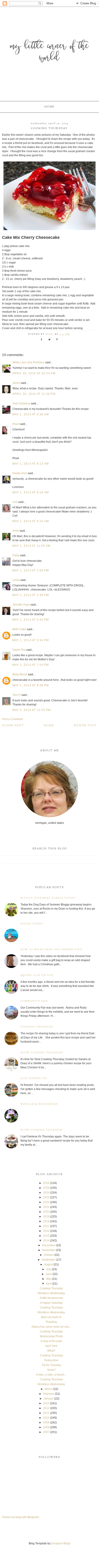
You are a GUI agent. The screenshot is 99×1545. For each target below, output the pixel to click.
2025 (46, 1187)
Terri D (16, 695)
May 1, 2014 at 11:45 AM (31, 545)
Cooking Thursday (36, 1027)
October (49, 1254)
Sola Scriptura (21, 403)
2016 (46, 1231)
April (49, 1283)
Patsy (15, 555)
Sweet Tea (19, 649)
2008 (46, 1427)
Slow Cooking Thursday (41, 1052)
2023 (46, 1197)
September (48, 1259)
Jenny (16, 383)
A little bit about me (51, 1298)
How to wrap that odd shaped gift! (51, 949)
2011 (46, 1413)
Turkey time (51, 1360)
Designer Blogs (60, 1543)
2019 (46, 1216)
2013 (46, 1403)
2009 (46, 1422)
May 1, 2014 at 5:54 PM (30, 640)
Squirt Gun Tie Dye (36, 975)
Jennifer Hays (21, 604)
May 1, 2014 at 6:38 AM (30, 414)
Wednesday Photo (51, 1336)
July (48, 1269)
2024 (46, 1192)
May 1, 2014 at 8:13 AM (30, 463)
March (48, 1389)
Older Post (13, 725)
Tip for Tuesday (51, 1365)
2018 (46, 1221)
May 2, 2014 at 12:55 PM (31, 710)
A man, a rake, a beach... (51, 1374)
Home (49, 107)
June (49, 1274)
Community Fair (34, 1001)
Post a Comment (12, 719)
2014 (46, 1240)
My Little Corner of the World (49, 52)
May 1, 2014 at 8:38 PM (30, 685)
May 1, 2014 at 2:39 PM (30, 595)
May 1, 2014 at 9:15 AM (30, 521)
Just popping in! (33, 1078)
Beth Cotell (19, 629)
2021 (46, 1207)
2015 (46, 1235)
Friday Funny (32, 924)
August (48, 1264)
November (48, 1250)
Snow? (51, 1369)
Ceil (14, 502)
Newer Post (85, 725)
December (48, 1245)
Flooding (51, 1322)
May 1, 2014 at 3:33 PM (30, 619)
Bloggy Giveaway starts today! (48, 898)
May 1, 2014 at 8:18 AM (30, 492)
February (48, 1393)
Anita (15, 530)
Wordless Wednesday (39, 1104)
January (49, 1398)
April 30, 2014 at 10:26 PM (33, 393)
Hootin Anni (19, 473)
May (48, 1278)
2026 (46, 1183)
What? (51, 1350)
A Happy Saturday (51, 1302)
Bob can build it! (51, 1317)
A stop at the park (51, 1341)
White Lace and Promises (28, 362)
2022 (46, 1202)
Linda (16, 580)
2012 (46, 1408)
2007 (46, 1432)
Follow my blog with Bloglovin (20, 1517)
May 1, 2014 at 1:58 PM (30, 570)
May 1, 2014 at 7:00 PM (30, 664)
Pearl (15, 424)
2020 (46, 1211)
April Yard (51, 1345)
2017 (46, 1226)
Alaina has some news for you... (51, 1326)
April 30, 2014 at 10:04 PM (33, 373)
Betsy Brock (19, 674)
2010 (46, 1417)
